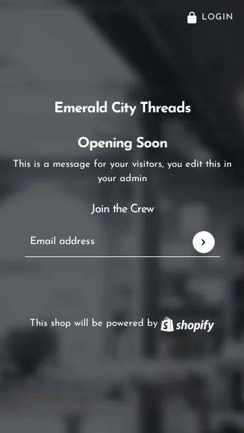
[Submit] (204, 242)
